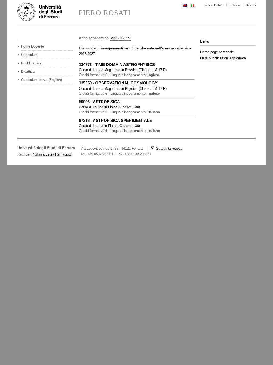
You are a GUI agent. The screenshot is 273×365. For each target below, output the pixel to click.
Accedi (251, 5)
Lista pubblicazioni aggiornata (223, 58)
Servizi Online (213, 5)
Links (204, 41)
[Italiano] (192, 5)
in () (123, 70)
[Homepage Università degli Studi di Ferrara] (48, 12)
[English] (185, 5)
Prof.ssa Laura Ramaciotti (51, 154)
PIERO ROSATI (105, 13)
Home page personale (217, 52)
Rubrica (235, 5)
